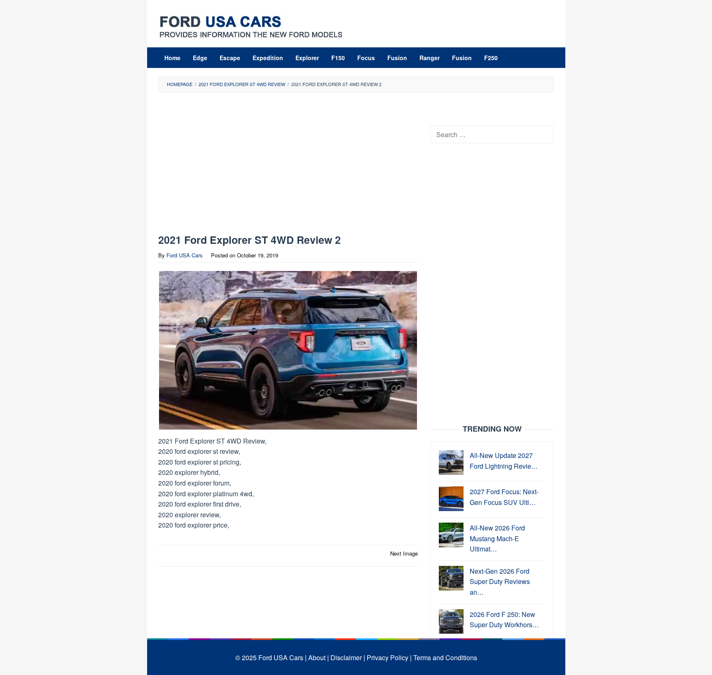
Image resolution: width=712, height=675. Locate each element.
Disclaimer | (347, 657)
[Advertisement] (288, 165)
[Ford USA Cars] (251, 25)
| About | (317, 657)
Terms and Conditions (445, 657)
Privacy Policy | (389, 657)
